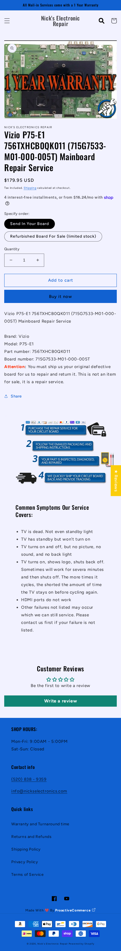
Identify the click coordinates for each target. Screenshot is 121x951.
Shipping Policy (26, 849)
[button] (7, 21)
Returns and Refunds (31, 836)
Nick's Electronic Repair (52, 943)
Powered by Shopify (82, 943)
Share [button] (16, 396)
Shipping (30, 188)
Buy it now (60, 296)
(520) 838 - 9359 (29, 779)
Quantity (11, 249)
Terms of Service (27, 874)
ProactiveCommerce (73, 910)
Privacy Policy (24, 862)
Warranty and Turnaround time (40, 824)
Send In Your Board (29, 223)
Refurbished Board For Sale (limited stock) (53, 236)
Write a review (60, 701)
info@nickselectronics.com (39, 791)
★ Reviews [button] (115, 480)
